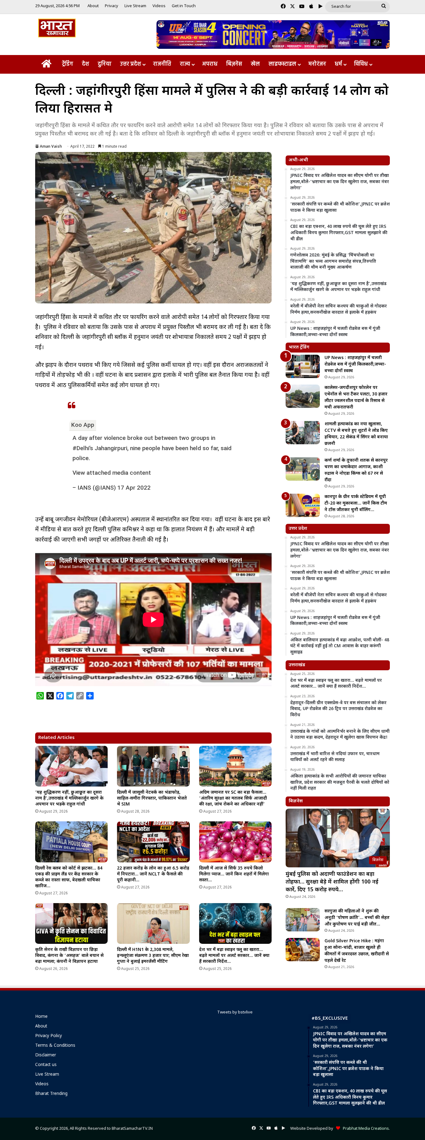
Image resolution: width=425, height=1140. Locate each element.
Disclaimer (45, 1055)
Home (41, 1017)
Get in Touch (184, 6)
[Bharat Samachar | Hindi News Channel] (57, 28)
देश (85, 64)
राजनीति (162, 64)
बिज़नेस (234, 64)
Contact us (46, 1065)
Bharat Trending (51, 1094)
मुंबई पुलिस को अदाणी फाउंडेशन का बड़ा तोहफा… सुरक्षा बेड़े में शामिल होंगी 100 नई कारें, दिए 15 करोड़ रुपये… (332, 882)
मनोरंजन (317, 64)
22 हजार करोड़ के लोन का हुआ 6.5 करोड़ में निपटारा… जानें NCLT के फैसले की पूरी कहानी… (153, 874)
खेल (255, 64)
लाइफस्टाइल (282, 64)
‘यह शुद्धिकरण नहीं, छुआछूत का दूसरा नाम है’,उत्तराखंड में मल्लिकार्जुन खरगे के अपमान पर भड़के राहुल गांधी (69, 798)
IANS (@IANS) (96, 487)
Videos (159, 6)
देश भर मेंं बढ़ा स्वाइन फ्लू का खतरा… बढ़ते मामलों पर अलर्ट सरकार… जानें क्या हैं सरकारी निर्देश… (234, 956)
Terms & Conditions (55, 1046)
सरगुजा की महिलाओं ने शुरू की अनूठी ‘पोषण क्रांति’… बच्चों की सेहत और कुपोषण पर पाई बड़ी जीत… (357, 917)
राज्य (185, 64)
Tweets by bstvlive (235, 1012)
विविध (361, 64)
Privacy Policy (48, 1036)
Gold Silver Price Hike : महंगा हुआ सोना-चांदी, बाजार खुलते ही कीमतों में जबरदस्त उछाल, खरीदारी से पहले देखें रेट (357, 951)
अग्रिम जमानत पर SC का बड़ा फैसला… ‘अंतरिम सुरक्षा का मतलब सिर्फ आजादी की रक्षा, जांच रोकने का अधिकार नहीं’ (233, 798)
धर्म (338, 64)
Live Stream (135, 6)
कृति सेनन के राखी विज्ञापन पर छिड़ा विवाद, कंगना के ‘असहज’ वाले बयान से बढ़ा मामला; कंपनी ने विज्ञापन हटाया (69, 956)
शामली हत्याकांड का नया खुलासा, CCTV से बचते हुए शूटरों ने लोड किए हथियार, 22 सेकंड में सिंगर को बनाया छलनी (356, 434)
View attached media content (111, 472)
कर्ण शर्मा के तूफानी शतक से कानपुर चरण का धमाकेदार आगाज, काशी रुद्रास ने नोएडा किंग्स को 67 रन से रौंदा (356, 470)
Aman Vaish (51, 146)
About (93, 6)
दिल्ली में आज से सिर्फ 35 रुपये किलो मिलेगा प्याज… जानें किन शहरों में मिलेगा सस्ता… (234, 874)
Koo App (82, 424)
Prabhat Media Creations (364, 1128)
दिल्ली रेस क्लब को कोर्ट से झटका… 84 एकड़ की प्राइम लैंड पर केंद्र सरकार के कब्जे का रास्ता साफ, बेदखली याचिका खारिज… (68, 877)
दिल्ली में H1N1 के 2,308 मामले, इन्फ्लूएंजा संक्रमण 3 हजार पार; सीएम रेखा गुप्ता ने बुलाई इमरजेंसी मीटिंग (153, 956)
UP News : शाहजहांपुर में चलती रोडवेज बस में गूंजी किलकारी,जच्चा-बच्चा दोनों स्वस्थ (355, 364)
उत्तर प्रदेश (130, 64)
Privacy (111, 6)
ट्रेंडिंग (67, 64)
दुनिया (104, 64)
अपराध (209, 64)
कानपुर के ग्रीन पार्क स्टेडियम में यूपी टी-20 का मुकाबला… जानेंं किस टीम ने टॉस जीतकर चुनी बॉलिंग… (356, 503)
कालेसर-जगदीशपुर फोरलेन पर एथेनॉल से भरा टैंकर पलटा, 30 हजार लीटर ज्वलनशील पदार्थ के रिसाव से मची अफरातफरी (356, 397)
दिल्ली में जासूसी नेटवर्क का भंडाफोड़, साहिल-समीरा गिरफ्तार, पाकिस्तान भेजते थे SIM (152, 798)
